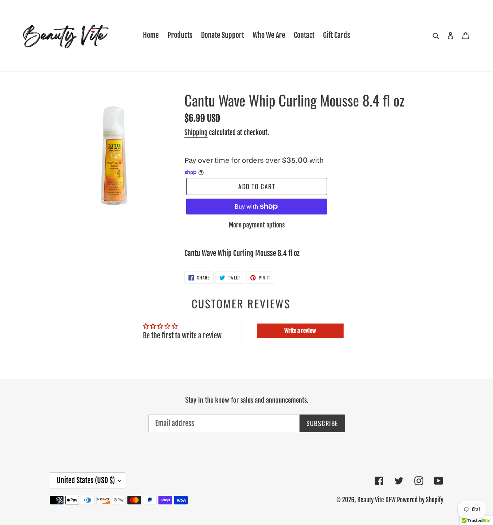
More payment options (257, 225)
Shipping (196, 132)
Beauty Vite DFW (376, 500)
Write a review (300, 330)
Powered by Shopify (420, 500)
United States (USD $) (86, 480)
